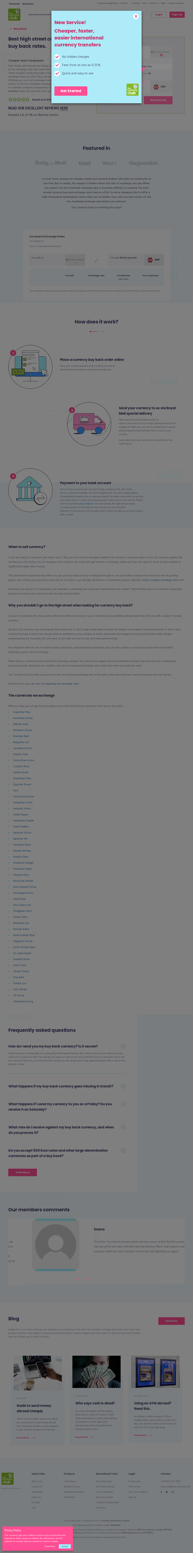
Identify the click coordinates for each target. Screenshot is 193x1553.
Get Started (70, 91)
